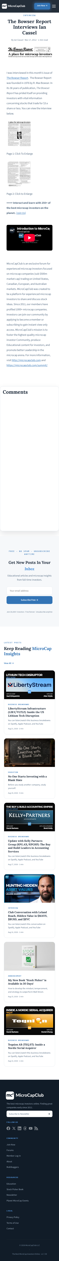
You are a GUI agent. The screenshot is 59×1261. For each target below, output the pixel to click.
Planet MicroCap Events (18, 1200)
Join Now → (42, 5)
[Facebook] (8, 1129)
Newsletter (12, 1194)
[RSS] (36, 1129)
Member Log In (14, 1155)
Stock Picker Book (15, 1189)
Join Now (11, 1144)
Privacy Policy (13, 1217)
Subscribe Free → (29, 600)
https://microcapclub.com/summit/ (27, 365)
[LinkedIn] (19, 1129)
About (9, 1161)
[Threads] (25, 1129)
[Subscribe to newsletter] (49, 1114)
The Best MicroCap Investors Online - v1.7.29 (29, 1254)
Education (11, 1183)
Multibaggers (13, 1167)
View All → (9, 663)
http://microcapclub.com (26, 360)
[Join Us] (21, 213)
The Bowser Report (17, 78)
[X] (14, 1129)
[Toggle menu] (54, 6)
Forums (10, 1150)
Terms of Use (13, 1222)
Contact (10, 1228)
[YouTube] (30, 1129)
